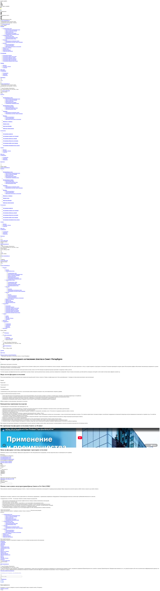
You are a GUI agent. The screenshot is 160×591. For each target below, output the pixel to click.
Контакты (2, 77)
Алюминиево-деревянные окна (12, 34)
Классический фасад (10, 44)
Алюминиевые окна (7, 28)
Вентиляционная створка (11, 33)
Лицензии (5, 74)
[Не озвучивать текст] (1, 18)
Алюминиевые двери (7, 35)
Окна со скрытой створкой (11, 30)
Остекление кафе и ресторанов (9, 59)
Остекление (3, 53)
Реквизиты (5, 75)
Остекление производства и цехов (10, 61)
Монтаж (4, 65)
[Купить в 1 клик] (1, 475)
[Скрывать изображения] (1, 14)
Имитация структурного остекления (13, 46)
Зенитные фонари (7, 49)
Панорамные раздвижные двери (12, 40)
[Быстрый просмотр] (0, 474)
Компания (2, 541)
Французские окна (9, 31)
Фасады (5, 43)
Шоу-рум (2, 69)
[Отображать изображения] (1, 12)
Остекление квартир (7, 55)
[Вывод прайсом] (2, 464)
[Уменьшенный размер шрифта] (1, 2)
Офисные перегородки (8, 51)
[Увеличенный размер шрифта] (1, 5)
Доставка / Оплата (7, 66)
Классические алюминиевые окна (13, 29)
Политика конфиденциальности (7, 570)
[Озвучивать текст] (1, 16)
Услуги (2, 555)
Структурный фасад (10, 45)
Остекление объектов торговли (9, 58)
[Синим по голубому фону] (0, 10)
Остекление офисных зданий (9, 57)
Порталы (5, 39)
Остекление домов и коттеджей (9, 56)
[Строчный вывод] (1, 464)
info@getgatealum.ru (4, 244)
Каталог (2, 26)
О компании (3, 71)
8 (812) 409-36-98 (6, 24)
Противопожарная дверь (11, 38)
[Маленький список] (0, 463)
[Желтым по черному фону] (0, 8)
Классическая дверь (10, 36)
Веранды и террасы (7, 47)
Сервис (2, 63)
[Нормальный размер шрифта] (1, 3)
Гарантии (5, 67)
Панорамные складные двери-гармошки (14, 42)
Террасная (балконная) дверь (12, 37)
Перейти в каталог (4, 588)
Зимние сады (6, 48)
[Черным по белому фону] (0, 7)
